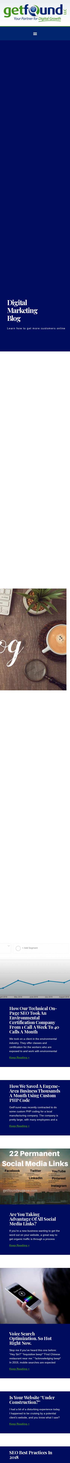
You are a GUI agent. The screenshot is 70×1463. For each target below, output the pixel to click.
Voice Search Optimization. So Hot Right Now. (30, 1338)
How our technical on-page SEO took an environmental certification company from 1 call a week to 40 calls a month (34, 1020)
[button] (35, 33)
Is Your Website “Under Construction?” (32, 1399)
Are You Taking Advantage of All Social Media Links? (32, 1218)
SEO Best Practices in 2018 (30, 1454)
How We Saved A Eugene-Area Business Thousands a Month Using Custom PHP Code (34, 1093)
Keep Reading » (19, 1057)
